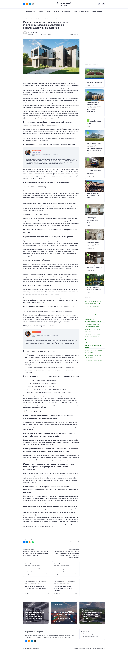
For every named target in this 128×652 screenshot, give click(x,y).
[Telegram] (30, 4)
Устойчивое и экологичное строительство (93, 356)
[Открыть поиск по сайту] (103, 4)
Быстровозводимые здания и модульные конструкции (93, 302)
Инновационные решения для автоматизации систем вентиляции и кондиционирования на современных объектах (35, 614)
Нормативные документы (90, 634)
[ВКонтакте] (24, 4)
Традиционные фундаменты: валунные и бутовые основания (35, 587)
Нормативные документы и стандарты (93, 330)
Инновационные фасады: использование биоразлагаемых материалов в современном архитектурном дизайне (95, 147)
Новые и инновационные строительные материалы (92, 325)
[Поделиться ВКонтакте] (24, 542)
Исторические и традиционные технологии (93, 320)
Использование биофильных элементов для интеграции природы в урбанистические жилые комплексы (92, 614)
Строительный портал (64, 4)
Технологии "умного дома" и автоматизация (93, 351)
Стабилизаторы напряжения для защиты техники (94, 121)
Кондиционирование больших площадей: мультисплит (93, 244)
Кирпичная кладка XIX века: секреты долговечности (34, 570)
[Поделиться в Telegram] (27, 542)
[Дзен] (32, 4)
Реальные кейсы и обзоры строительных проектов (92, 341)
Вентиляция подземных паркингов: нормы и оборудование (94, 171)
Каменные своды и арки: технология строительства (62, 570)
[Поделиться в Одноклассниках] (30, 542)
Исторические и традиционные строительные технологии (94, 314)
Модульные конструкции (90, 636)
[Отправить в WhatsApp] (33, 542)
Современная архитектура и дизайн (93, 346)
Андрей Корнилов (33, 32)
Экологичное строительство (93, 360)
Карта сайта (86, 631)
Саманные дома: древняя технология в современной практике (63, 588)
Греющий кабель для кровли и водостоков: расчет (93, 195)
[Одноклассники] (27, 4)
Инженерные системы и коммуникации (92, 307)
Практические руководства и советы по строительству (93, 335)
